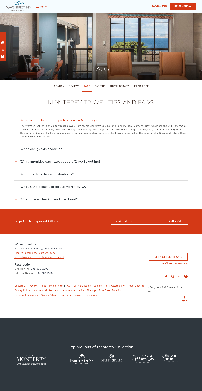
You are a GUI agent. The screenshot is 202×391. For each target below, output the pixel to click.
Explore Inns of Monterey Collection (101, 347)
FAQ (68, 285)
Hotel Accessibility (115, 285)
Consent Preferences (85, 294)
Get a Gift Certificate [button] (168, 257)
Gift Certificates (82, 285)
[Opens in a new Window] (31, 359)
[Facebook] (2, 36)
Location (58, 86)
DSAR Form (65, 294)
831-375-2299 (40, 268)
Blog (43, 285)
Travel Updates (120, 86)
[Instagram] (2, 43)
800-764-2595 (159, 6)
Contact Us (20, 285)
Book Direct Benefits (110, 290)
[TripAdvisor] (3, 50)
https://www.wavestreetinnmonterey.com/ (39, 256)
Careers (100, 86)
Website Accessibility (72, 290)
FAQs (101, 69)
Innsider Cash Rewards (45, 290)
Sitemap (91, 290)
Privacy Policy (22, 290)
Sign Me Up (175, 221)
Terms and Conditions (26, 294)
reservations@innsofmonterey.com (34, 252)
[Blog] (3, 56)
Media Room (141, 86)
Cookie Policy (48, 294)
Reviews (74, 86)
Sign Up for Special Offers (36, 221)
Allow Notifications (176, 262)
